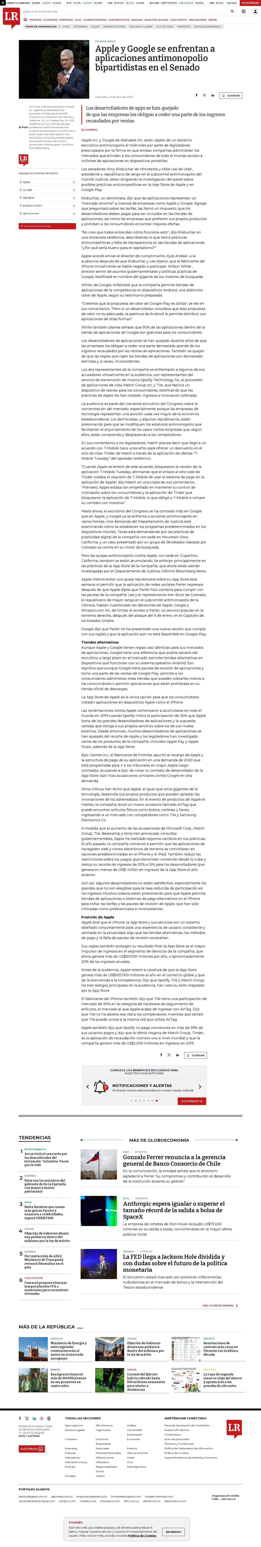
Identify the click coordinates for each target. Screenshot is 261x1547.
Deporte (209, 1338)
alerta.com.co (151, 1501)
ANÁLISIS (137, 19)
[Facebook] (196, 95)
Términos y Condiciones (179, 1443)
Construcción (33, 1278)
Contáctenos (173, 1434)
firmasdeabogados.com (126, 1496)
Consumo (71, 1439)
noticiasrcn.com (110, 1501)
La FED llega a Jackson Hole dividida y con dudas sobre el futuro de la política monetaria (175, 1263)
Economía (133, 1439)
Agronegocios (74, 1425)
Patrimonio (80, 26)
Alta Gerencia (104, 1425)
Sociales (70, 1475)
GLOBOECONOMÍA (94, 19)
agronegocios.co (62, 1496)
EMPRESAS (66, 19)
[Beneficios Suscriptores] (243, 11)
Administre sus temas (37, 226)
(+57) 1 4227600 (29, 1435)
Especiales (102, 1448)
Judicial (29, 1229)
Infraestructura (105, 1457)
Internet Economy (76, 1462)
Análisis (131, 1425)
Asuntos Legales (75, 1430)
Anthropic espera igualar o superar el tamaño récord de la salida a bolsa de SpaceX (174, 1210)
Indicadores (72, 1457)
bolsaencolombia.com (159, 1496)
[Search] (232, 11)
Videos (100, 1475)
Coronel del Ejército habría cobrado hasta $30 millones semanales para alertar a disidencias (146, 1382)
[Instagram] (43, 1419)
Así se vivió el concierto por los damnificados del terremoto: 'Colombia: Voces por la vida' (46, 1159)
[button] (86, 1087)
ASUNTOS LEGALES (156, 19)
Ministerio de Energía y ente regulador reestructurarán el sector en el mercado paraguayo (69, 1350)
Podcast (70, 1466)
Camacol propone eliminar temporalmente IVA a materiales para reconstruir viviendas (46, 1288)
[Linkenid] (36, 1419)
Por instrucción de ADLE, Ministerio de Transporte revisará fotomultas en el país (43, 1261)
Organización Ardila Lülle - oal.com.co (225, 1497)
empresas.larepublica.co (91, 1496)
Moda (28, 1202)
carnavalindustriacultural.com (37, 1501)
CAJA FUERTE (178, 19)
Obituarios (102, 1462)
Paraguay (57, 1338)
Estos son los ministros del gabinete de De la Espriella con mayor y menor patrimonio (45, 1186)
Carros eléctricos (114, 26)
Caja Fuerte (103, 1430)
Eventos (132, 1448)
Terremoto (183, 26)
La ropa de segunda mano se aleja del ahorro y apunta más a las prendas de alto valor (222, 1380)
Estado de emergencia (207, 26)
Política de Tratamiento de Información (189, 1448)
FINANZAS (35, 19)
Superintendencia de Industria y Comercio (191, 1457)
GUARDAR (233, 95)
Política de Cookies (142, 1535)
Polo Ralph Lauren (140, 26)
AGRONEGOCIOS (118, 19)
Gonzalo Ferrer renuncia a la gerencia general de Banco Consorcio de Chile (174, 1160)
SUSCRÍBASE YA (192, 1101)
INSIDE (212, 19)
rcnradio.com (88, 1501)
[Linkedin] (213, 95)
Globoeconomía (137, 1452)
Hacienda (30, 1175)
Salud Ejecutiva (136, 1466)
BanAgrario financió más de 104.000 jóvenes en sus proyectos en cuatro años (68, 1380)
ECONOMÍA (51, 19)
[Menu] (26, 19)
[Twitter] (204, 95)
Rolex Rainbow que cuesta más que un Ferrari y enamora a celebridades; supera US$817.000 (44, 1212)
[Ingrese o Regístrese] (255, 11)
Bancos (55, 1369)
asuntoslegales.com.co (33, 1496)
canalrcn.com (67, 1501)
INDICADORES (198, 19)
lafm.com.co (131, 1501)
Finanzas (70, 1452)
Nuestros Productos (177, 1430)
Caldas (95, 26)
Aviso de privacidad (177, 1439)
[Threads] (50, 1419)
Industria (209, 1369)
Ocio (130, 1462)
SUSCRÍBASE (250, 3)
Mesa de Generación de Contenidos (187, 1425)
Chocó (66, 26)
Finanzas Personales (108, 1452)
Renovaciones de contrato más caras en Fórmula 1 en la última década (220, 1348)
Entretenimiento (35, 1149)
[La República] (11, 18)
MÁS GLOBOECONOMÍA (218, 1305)
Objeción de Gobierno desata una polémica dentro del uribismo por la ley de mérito (47, 1237)
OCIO (78, 19)
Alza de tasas (164, 26)
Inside (130, 1457)
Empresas (71, 1448)
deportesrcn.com (175, 1501)
